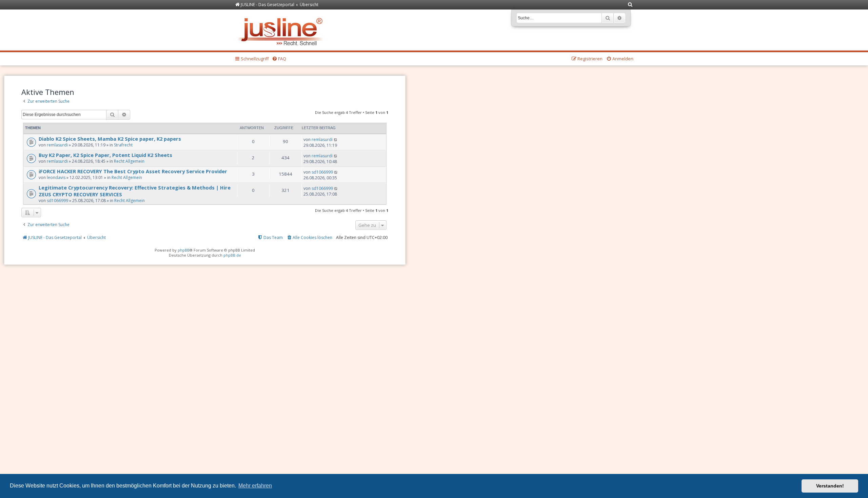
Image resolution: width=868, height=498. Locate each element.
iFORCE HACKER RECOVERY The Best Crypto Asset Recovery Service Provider (134, 171)
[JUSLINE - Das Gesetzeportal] (282, 30)
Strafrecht (123, 145)
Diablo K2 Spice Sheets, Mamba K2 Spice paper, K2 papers (110, 138)
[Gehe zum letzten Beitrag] (336, 139)
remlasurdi (57, 145)
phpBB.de (232, 255)
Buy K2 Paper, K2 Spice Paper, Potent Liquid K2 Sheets (105, 155)
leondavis (56, 177)
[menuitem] (630, 4)
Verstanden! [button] (830, 486)
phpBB (184, 250)
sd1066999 (322, 172)
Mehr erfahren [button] (255, 486)
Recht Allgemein (129, 161)
